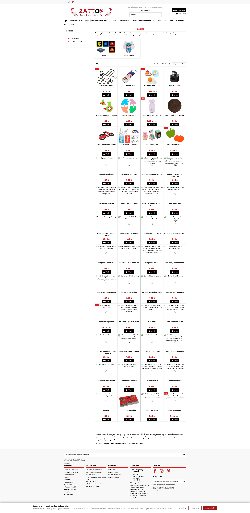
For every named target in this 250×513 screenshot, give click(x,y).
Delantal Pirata (152, 410)
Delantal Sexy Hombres (175, 292)
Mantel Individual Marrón (174, 115)
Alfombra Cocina (129, 410)
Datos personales (115, 475)
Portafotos (68, 485)
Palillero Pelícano (174, 86)
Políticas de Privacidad (95, 484)
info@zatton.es (138, 483)
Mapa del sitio (114, 477)
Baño (67, 477)
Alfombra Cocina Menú (106, 381)
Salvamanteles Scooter (106, 145)
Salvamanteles (129, 55)
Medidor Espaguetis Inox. (152, 174)
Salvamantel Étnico (106, 204)
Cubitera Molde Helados (106, 292)
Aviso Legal (91, 475)
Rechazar (195, 508)
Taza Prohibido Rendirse (174, 351)
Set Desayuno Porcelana (174, 263)
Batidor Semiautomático (129, 263)
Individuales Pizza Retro (152, 233)
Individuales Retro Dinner (129, 351)
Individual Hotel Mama (129, 233)
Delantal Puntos (106, 86)
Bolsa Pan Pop (129, 86)
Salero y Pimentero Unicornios (174, 175)
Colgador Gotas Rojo (106, 263)
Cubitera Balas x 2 (152, 381)
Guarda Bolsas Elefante (152, 115)
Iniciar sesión (113, 472)
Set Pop (106, 410)
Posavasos (105, 55)
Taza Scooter (152, 322)
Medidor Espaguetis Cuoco (106, 115)
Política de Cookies (93, 486)
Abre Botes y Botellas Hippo (174, 233)
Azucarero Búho (152, 145)
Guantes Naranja (174, 381)
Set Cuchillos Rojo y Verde (152, 292)
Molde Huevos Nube (152, 86)
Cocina (69, 30)
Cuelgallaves (69, 475)
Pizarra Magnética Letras (129, 322)
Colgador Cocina (151, 263)
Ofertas (68, 492)
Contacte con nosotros (95, 470)
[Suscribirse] (184, 455)
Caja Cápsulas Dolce (175, 322)
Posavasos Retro (174, 204)
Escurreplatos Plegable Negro (106, 234)
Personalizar (182, 508)
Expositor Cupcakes (106, 322)
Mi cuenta (112, 470)
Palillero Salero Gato (152, 351)
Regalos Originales (71, 472)
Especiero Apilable (106, 174)
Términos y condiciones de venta (96, 478)
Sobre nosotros (92, 481)
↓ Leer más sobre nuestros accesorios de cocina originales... (120, 443)
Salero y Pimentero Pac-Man (151, 205)
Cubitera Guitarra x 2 (129, 145)
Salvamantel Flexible (129, 292)
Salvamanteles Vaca (129, 381)
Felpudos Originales (71, 470)
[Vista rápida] (106, 84)
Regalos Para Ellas (71, 487)
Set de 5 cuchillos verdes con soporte (106, 352)
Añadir (107, 95)
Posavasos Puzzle (129, 115)
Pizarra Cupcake (174, 410)
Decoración (69, 482)
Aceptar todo (210, 508)
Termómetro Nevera (129, 174)
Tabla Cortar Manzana (174, 145)
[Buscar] (159, 14)
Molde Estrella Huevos (129, 204)
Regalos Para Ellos (71, 489)
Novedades (69, 494)
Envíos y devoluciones (94, 472)
